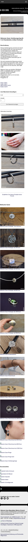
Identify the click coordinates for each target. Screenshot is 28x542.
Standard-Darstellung (13, 530)
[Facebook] (2, 499)
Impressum (10, 524)
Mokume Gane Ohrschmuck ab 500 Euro (11, 440)
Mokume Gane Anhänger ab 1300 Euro (10, 311)
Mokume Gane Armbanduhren (8, 354)
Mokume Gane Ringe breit (7, 456)
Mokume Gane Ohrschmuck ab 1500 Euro (11, 448)
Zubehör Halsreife (5, 476)
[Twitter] (5, 499)
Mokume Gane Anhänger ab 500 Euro (10, 269)
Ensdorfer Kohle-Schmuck (7, 471)
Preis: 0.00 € (6, 84)
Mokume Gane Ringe (5, 452)
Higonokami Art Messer (6, 474)
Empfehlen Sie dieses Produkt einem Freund (12, 195)
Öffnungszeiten (18, 524)
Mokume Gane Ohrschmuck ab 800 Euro (11, 444)
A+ (6, 530)
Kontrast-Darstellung (5, 531)
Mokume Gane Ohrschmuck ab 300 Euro (11, 418)
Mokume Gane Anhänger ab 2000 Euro (10, 333)
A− (1, 530)
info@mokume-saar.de (19, 518)
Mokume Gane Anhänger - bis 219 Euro (10, 226)
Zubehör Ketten (4, 479)
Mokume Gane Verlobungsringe (8, 461)
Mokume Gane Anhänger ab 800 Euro (10, 290)
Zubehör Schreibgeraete (6, 482)
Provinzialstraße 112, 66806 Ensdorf (10, 517)
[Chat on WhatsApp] (6, 521)
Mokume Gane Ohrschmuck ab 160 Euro (11, 397)
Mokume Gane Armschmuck (7, 375)
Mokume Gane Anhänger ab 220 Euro (10, 247)
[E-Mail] (8, 499)
